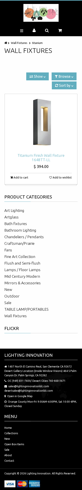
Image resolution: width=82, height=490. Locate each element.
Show (38, 76)
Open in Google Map (20, 396)
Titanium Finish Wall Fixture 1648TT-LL (41, 157)
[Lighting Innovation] (41, 13)
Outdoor (11, 296)
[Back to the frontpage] (6, 42)
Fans (8, 250)
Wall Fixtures (19, 42)
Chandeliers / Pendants (24, 237)
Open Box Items (14, 444)
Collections (11, 433)
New (8, 289)
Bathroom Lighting (20, 230)
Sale (7, 303)
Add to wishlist (62, 177)
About (8, 455)
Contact (9, 460)
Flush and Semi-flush (22, 263)
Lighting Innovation (39, 473)
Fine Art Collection (19, 256)
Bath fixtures (15, 224)
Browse (64, 76)
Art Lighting (14, 210)
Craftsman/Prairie (19, 243)
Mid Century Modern (22, 276)
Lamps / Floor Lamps (22, 270)
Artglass (11, 217)
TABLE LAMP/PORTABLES (26, 309)
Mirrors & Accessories (22, 283)
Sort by (64, 85)
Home (8, 427)
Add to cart (20, 177)
